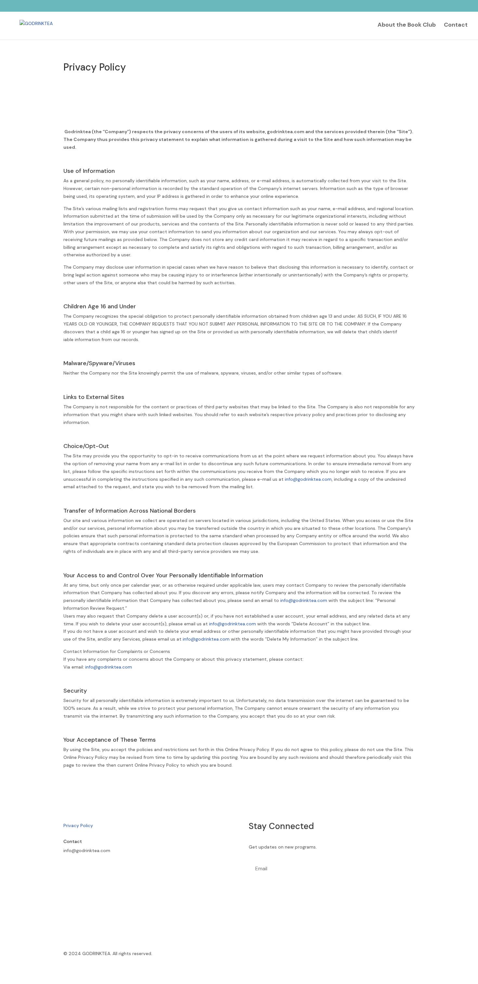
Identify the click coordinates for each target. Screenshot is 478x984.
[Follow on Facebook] (68, 869)
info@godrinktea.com (308, 479)
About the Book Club (407, 25)
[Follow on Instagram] (81, 869)
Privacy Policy (78, 825)
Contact (456, 25)
